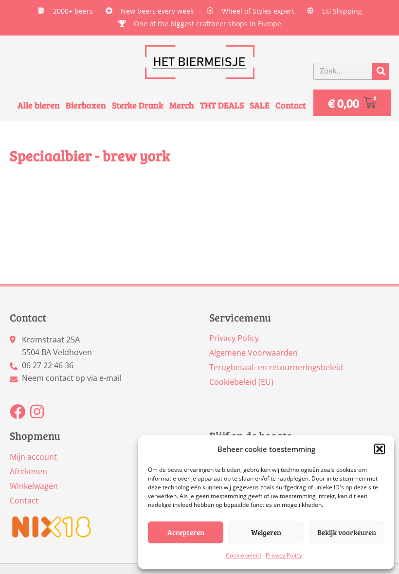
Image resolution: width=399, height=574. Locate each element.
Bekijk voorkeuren (346, 532)
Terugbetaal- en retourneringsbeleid (276, 367)
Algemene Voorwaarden (253, 353)
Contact (290, 105)
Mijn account (33, 457)
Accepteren (185, 532)
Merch (181, 105)
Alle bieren (39, 105)
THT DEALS (222, 105)
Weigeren (266, 532)
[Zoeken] (380, 71)
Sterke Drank (137, 105)
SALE (260, 105)
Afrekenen (28, 471)
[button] (379, 449)
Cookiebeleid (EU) (241, 382)
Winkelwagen (34, 486)
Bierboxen (86, 105)
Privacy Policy (284, 555)
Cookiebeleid (243, 555)
